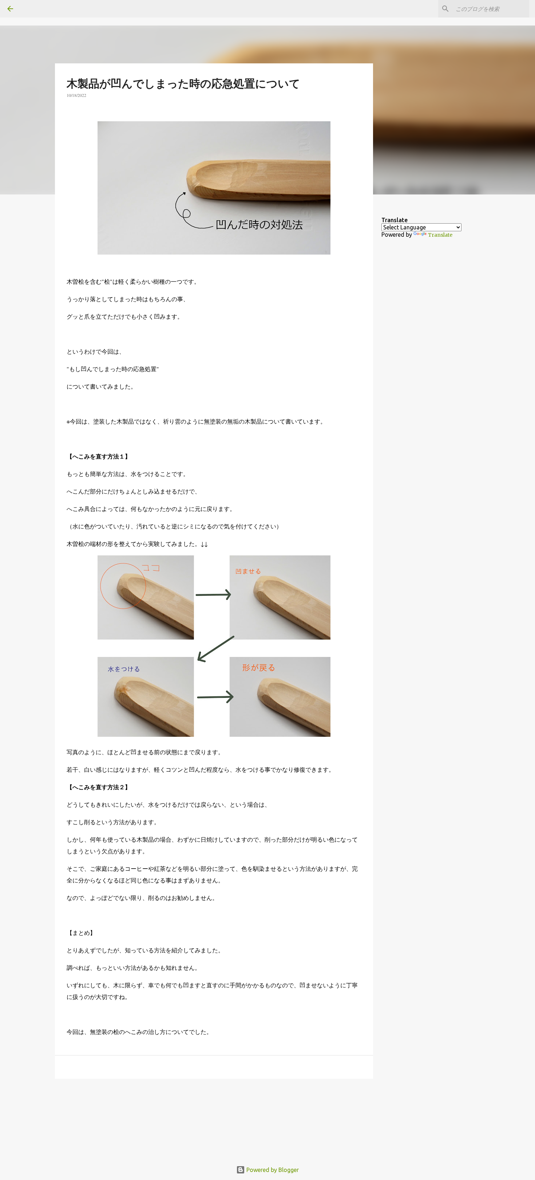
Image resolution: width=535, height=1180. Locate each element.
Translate (440, 235)
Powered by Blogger (272, 1170)
